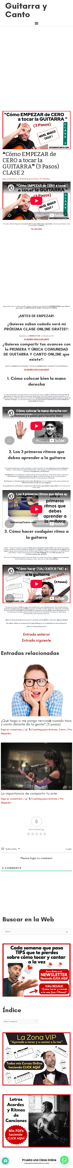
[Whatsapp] (64, 1160)
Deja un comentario (9, 179)
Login (68, 848)
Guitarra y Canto (26, 10)
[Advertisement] (36, 70)
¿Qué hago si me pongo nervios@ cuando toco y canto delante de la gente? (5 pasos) (36, 722)
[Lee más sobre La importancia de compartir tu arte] (36, 766)
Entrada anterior (36, 634)
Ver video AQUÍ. (36, 229)
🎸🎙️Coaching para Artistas (28, 179)
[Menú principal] (37, 24)
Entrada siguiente (36, 640)
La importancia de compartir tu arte (29, 793)
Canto (62, 729)
